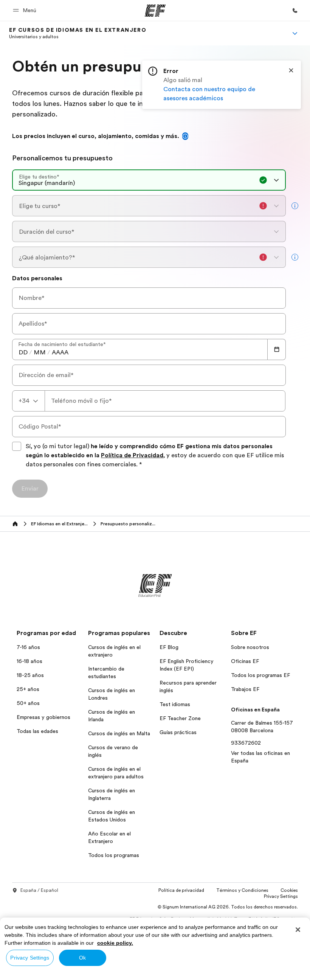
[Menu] (295, 33)
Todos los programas (113, 855)
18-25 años (30, 675)
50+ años (28, 703)
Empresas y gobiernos (43, 717)
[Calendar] (277, 349)
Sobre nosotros (250, 647)
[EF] (155, 11)
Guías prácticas (178, 732)
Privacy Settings (29, 958)
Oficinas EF (245, 661)
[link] (77, 33)
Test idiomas (175, 704)
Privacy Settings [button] (281, 896)
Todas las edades (37, 731)
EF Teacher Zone (180, 718)
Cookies (289, 890)
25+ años (28, 689)
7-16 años (28, 647)
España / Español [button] (39, 890)
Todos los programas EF (260, 675)
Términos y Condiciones (242, 890)
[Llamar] (295, 11)
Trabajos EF (245, 689)
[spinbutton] (23, 352)
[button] (25, 10)
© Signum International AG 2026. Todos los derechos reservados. (228, 907)
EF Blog (169, 647)
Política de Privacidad (132, 455)
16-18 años (29, 661)
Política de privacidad (181, 890)
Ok (82, 958)
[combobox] (149, 180)
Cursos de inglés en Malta (119, 733)
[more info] (295, 206)
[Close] (291, 70)
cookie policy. (115, 943)
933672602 (246, 743)
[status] (221, 85)
